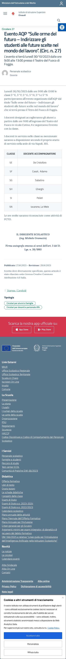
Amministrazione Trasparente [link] (17, 581)
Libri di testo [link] (8, 485)
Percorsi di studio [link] (10, 463)
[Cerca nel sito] (58, 21)
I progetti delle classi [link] (12, 496)
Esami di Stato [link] (9, 500)
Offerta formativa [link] (11, 481)
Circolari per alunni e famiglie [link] (20, 303)
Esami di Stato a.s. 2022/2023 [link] (17, 507)
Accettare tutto (33, 635)
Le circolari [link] (7, 555)
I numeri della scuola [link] (12, 411)
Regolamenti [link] (8, 426)
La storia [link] (6, 403)
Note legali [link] (7, 591)
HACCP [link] (5, 433)
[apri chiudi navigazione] (5, 14)
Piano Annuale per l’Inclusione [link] (17, 522)
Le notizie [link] (7, 551)
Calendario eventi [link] (11, 559)
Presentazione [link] (9, 400)
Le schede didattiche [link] (12, 492)
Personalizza (33, 644)
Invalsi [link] (5, 385)
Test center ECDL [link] (10, 467)
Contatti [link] (6, 572)
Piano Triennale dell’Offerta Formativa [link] (21, 518)
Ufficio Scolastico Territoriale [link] (16, 374)
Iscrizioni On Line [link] (10, 382)
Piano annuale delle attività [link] (16, 514)
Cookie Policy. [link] (54, 627)
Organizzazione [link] (9, 418)
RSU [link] (4, 422)
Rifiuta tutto (33, 652)
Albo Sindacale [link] (9, 565)
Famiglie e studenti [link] (11, 459)
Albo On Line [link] (8, 569)
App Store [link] (23, 329)
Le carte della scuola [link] (12, 415)
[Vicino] (63, 597)
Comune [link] (6, 389)
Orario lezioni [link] (8, 488)
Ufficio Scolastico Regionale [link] (16, 370)
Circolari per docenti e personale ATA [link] (23, 307)
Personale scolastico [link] (12, 456)
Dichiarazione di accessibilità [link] (36, 586)
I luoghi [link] (5, 407)
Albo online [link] (44, 581)
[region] (33, 627)
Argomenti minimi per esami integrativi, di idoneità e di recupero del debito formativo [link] (29, 531)
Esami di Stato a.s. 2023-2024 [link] (17, 503)
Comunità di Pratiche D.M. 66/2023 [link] (20, 470)
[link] (62, 27)
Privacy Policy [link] (9, 586)
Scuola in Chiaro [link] (10, 378)
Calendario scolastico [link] (12, 511)
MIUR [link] (5, 367)
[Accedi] (61, 4)
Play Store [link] (46, 329)
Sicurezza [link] (6, 429)
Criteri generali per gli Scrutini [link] (17, 526)
